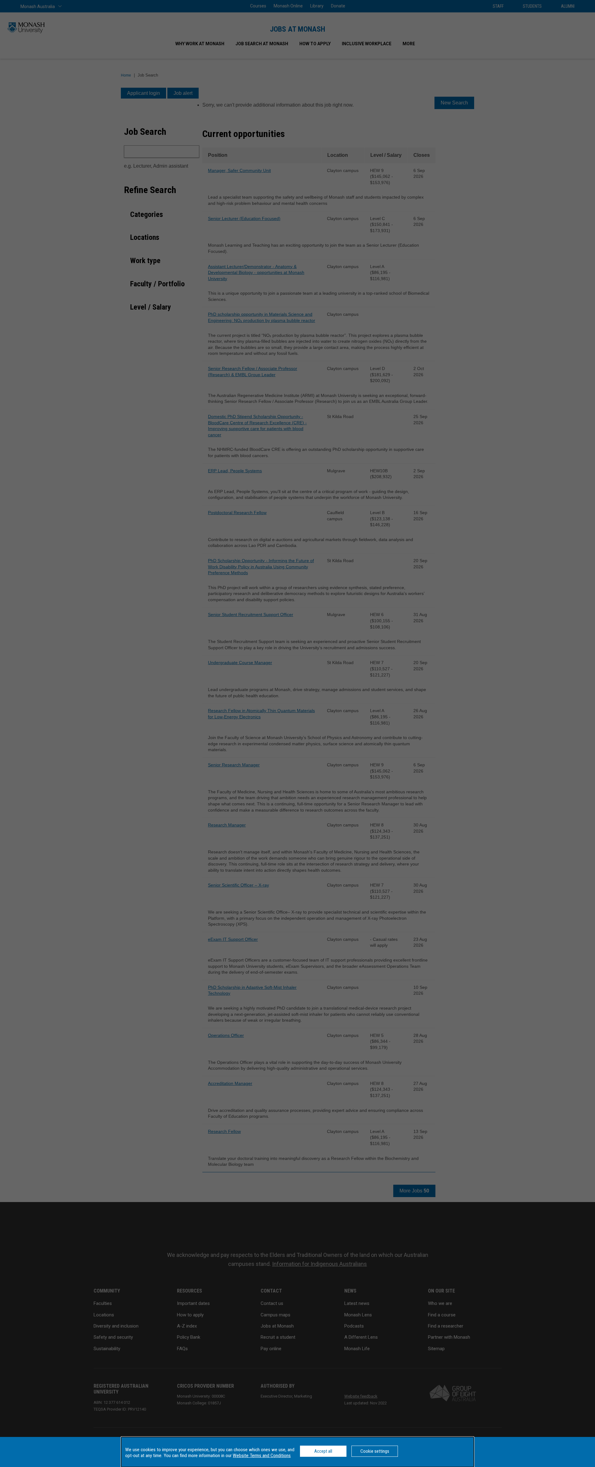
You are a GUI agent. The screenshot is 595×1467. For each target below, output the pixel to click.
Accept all (323, 1451)
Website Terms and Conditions (262, 1455)
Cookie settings (374, 1451)
